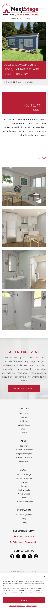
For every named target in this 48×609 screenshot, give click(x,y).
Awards (24, 486)
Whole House (24, 425)
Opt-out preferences (17, 606)
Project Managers (24, 453)
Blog (24, 518)
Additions (24, 421)
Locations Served (24, 478)
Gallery (24, 522)
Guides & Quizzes (24, 515)
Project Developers (24, 450)
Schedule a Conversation (25, 542)
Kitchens (24, 413)
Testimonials (24, 490)
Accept (24, 600)
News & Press (24, 494)
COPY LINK (29, 82)
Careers (24, 498)
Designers (24, 446)
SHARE (9, 82)
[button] (44, 576)
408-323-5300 (23, 19)
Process (24, 482)
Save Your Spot (24, 388)
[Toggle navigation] (42, 11)
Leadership (24, 461)
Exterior (24, 433)
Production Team (24, 457)
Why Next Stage (24, 474)
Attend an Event (25, 536)
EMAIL (18, 82)
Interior (24, 429)
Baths (24, 417)
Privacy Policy (31, 606)
